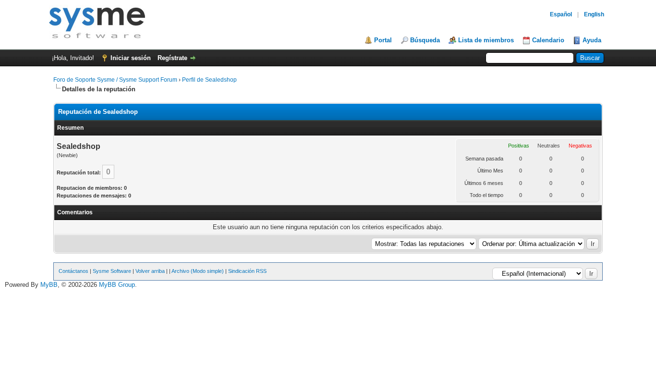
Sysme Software (112, 271)
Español (561, 14)
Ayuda (592, 40)
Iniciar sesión (130, 58)
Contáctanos (73, 271)
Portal (383, 40)
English (594, 14)
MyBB (49, 284)
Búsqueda (425, 40)
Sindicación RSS (247, 271)
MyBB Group (117, 284)
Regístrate (172, 58)
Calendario (548, 40)
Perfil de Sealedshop (209, 79)
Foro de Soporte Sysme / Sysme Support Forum (115, 79)
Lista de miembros (486, 40)
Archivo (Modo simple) (197, 271)
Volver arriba (150, 271)
